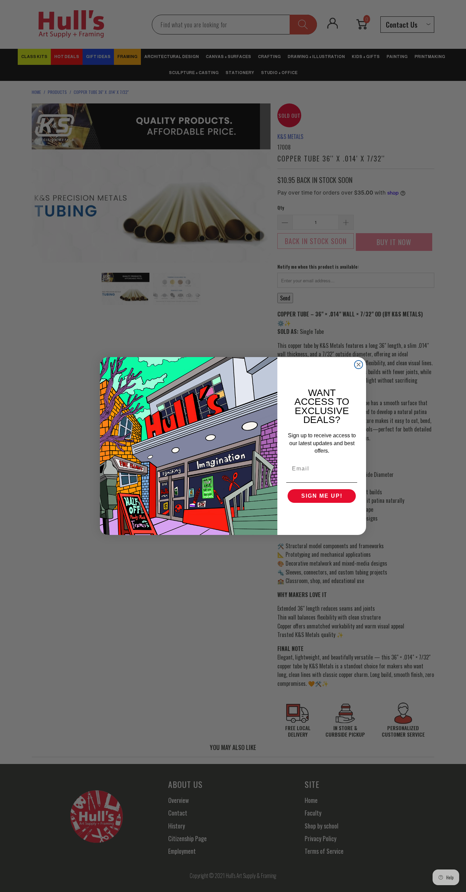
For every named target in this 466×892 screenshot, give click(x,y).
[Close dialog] (358, 364)
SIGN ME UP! (322, 496)
